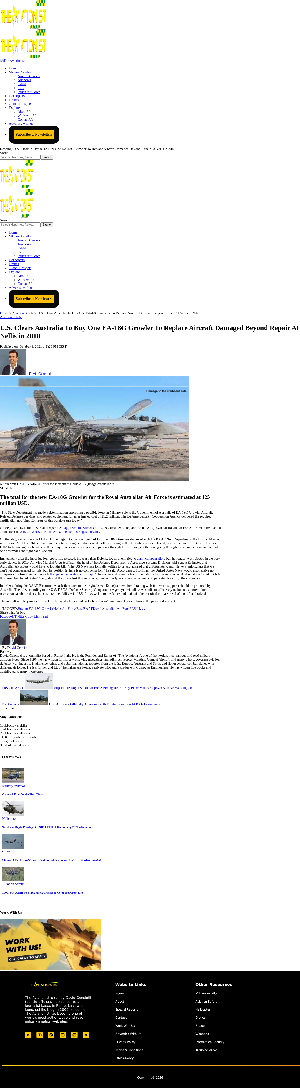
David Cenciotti (40, 374)
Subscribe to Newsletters (34, 134)
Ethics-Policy (124, 1058)
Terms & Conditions (129, 1050)
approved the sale (76, 528)
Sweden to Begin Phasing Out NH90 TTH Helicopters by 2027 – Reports (46, 827)
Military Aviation (14, 786)
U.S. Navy (137, 608)
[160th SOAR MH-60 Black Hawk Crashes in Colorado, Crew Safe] (13, 880)
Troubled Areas (206, 1050)
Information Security (209, 1042)
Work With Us (125, 1025)
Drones (200, 1017)
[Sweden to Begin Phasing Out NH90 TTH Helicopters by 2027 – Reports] (13, 814)
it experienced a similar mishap (71, 574)
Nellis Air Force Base (68, 608)
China (6, 851)
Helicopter (202, 1009)
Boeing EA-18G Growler (35, 608)
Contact (121, 1017)
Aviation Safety (11, 317)
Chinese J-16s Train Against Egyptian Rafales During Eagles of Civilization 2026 (52, 859)
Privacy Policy (125, 1042)
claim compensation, (151, 558)
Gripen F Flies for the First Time (22, 794)
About (119, 1001)
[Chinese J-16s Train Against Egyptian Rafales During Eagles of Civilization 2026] (13, 847)
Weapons (202, 1034)
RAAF (88, 608)
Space (200, 1025)
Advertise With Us (128, 1034)
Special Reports (126, 1009)
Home (119, 993)
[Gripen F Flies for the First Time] (13, 782)
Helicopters (10, 818)
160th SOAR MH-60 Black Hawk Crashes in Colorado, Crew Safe (42, 892)
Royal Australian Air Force (111, 608)
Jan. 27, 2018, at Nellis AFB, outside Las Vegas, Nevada (59, 532)
